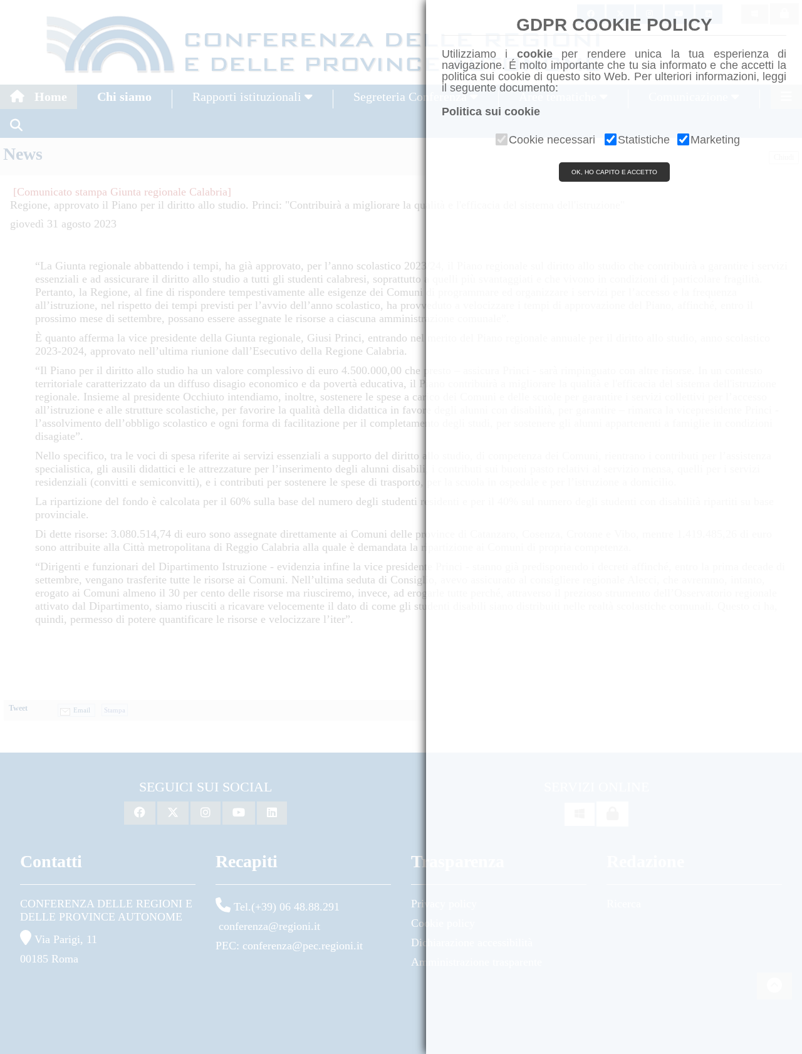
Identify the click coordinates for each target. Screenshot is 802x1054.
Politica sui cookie (491, 111)
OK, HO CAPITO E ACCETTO (614, 172)
